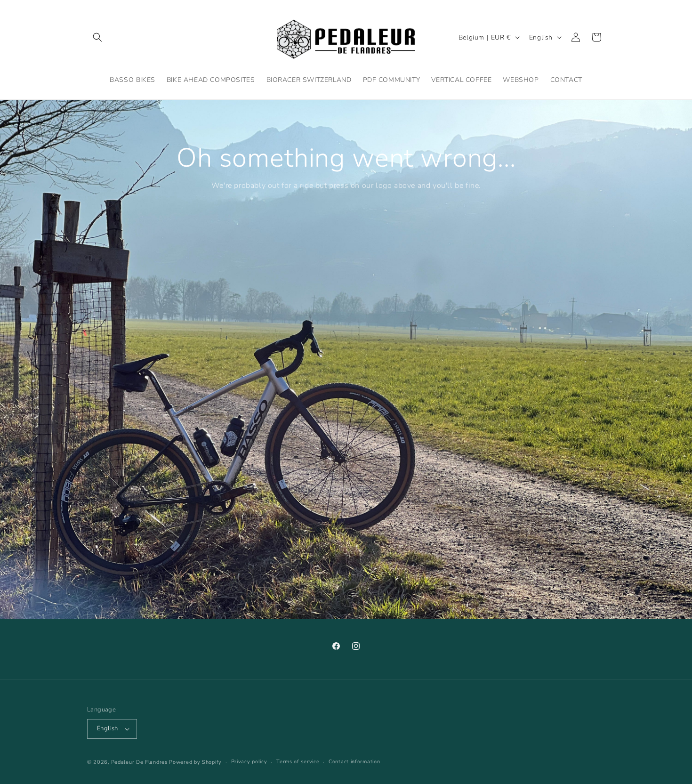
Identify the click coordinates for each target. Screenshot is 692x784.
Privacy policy (249, 761)
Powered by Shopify (195, 762)
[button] (97, 37)
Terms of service (297, 761)
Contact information (354, 761)
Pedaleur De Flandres (139, 762)
